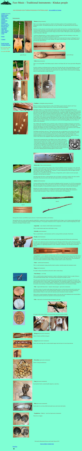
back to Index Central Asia (47, 444)
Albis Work (4, 32)
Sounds (3, 19)
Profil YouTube (5, 43)
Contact (3, 39)
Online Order (4, 18)
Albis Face (4, 29)
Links (2, 33)
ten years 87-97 (5, 25)
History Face (4, 23)
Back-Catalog (4, 15)
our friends (4, 28)
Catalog (3, 13)
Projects (3, 22)
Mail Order (4, 16)
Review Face (4, 26)
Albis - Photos (4, 30)
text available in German (55, 10)
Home (2, 36)
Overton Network (5, 45)
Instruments (4, 20)
